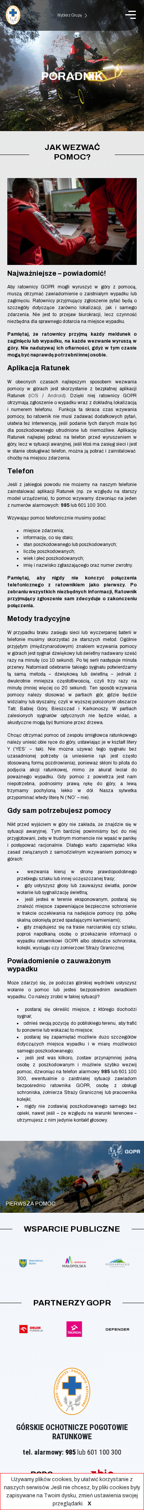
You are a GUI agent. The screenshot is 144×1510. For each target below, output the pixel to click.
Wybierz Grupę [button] (70, 15)
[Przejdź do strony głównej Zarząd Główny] (13, 15)
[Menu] (130, 15)
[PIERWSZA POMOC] (72, 1210)
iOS (34, 395)
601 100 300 (104, 1452)
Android (56, 395)
